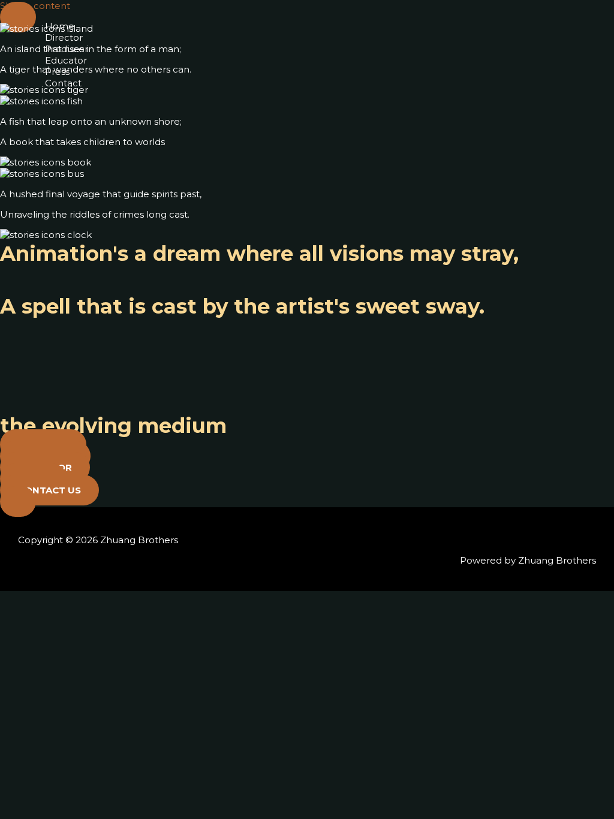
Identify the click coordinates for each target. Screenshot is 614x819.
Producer (66, 49)
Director (64, 37)
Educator (66, 60)
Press (57, 71)
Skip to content (35, 5)
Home (59, 26)
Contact (63, 83)
